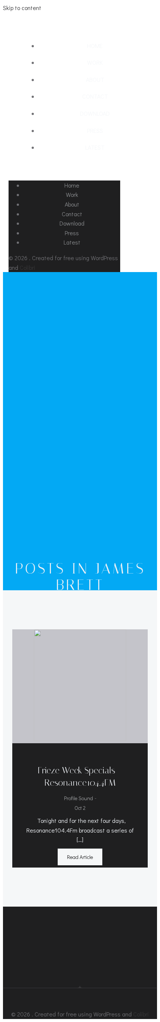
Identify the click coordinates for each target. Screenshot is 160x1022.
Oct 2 (80, 807)
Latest (95, 147)
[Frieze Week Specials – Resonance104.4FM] (80, 738)
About (95, 79)
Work (95, 62)
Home (95, 45)
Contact (95, 96)
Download (95, 113)
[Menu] (80, 168)
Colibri (27, 267)
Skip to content (22, 8)
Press (95, 130)
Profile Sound (78, 798)
